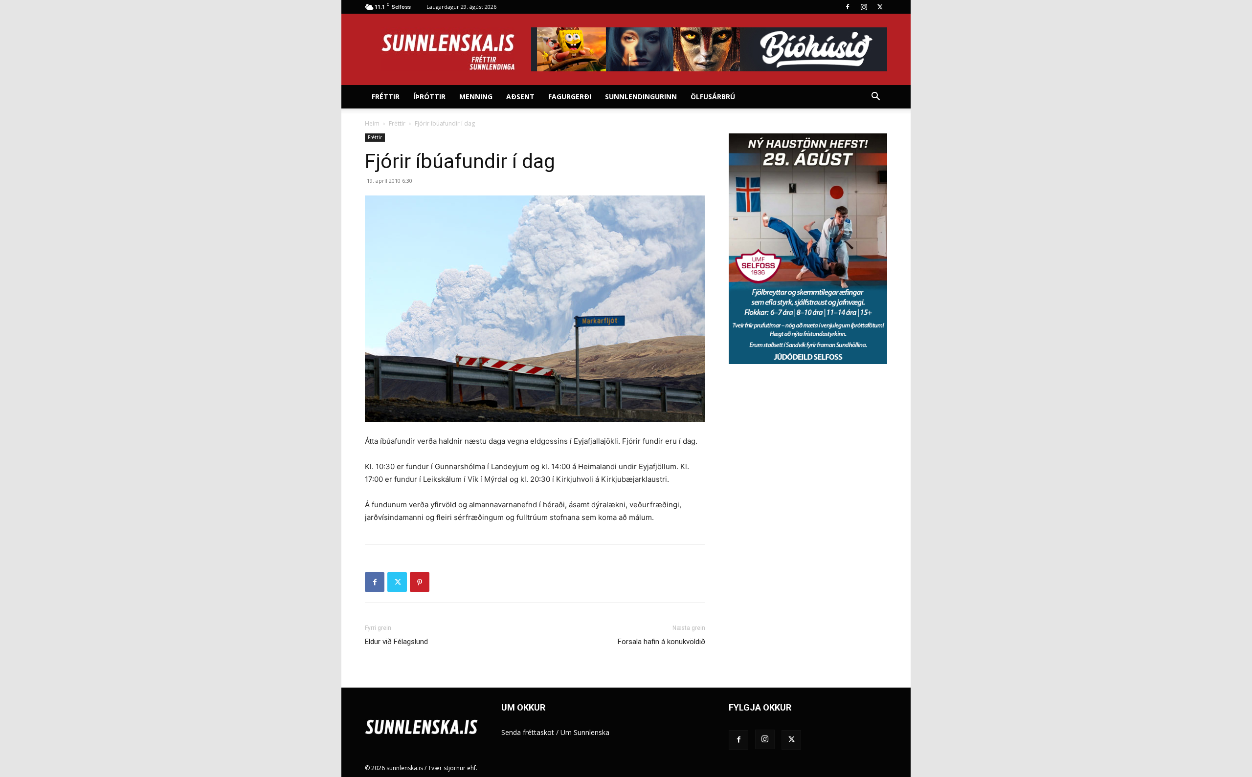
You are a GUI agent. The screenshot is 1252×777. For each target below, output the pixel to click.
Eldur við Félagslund (396, 641)
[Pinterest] (419, 582)
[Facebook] (847, 7)
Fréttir (386, 96)
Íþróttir (429, 96)
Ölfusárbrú (713, 96)
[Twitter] (879, 7)
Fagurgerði (569, 96)
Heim (372, 123)
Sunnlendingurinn (641, 96)
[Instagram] (863, 7)
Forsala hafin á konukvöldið (661, 641)
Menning (475, 96)
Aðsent (520, 96)
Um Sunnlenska (584, 732)
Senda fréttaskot (527, 732)
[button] (875, 97)
